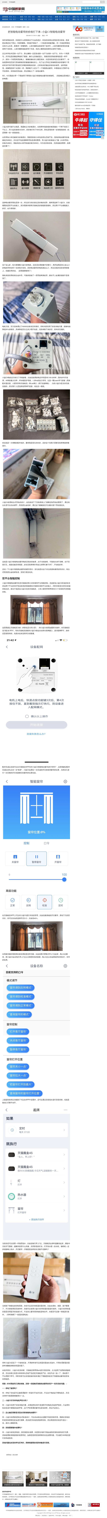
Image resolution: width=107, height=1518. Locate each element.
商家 (81, 19)
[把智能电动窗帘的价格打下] (13, 1483)
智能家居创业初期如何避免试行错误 (85, 50)
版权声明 (51, 1515)
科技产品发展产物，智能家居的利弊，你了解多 (88, 44)
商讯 (74, 19)
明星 (25, 17)
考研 (33, 19)
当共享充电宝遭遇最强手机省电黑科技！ (86, 83)
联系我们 (44, 1515)
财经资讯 (5, 19)
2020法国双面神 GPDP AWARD (83, 102)
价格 (103, 17)
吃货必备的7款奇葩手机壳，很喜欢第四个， (87, 90)
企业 (56, 19)
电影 (33, 17)
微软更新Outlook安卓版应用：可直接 (85, 105)
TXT (70, 1515)
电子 (64, 19)
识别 (46, 19)
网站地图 (65, 1515)
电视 (46, 17)
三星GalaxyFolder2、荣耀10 (82, 108)
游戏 (74, 17)
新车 (14, 19)
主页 (12, 27)
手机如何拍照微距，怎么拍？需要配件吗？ (87, 99)
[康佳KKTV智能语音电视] (36, 1483)
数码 (50, 19)
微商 (91, 19)
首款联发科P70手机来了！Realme (84, 96)
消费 (91, 17)
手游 (60, 19)
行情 (99, 17)
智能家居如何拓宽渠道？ (82, 47)
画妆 (85, 19)
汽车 (39, 17)
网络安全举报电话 (29, 1505)
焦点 (14, 17)
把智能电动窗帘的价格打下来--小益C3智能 (87, 38)
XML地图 (58, 1515)
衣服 (77, 19)
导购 (10, 19)
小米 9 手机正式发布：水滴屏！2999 (85, 80)
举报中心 (61, 1505)
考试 (25, 19)
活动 (68, 17)
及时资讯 (5, 17)
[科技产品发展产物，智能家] (60, 1483)
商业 (77, 17)
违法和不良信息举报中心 (13, 1505)
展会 (64, 17)
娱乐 (21, 17)
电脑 (43, 17)
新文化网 (15, 1455)
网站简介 (37, 1515)
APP (68, 19)
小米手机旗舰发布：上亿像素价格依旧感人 (87, 93)
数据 (43, 19)
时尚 (39, 19)
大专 (29, 19)
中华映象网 (12, 2)
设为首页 (4, 2)
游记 (81, 17)
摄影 (85, 17)
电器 (50, 17)
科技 (21, 19)
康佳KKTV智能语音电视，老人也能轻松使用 (87, 41)
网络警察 (77, 1505)
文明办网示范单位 (45, 1505)
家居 (56, 17)
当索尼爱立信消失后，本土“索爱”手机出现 (87, 86)
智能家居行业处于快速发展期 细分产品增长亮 (87, 53)
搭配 (29, 17)
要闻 (10, 17)
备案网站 (94, 1505)
